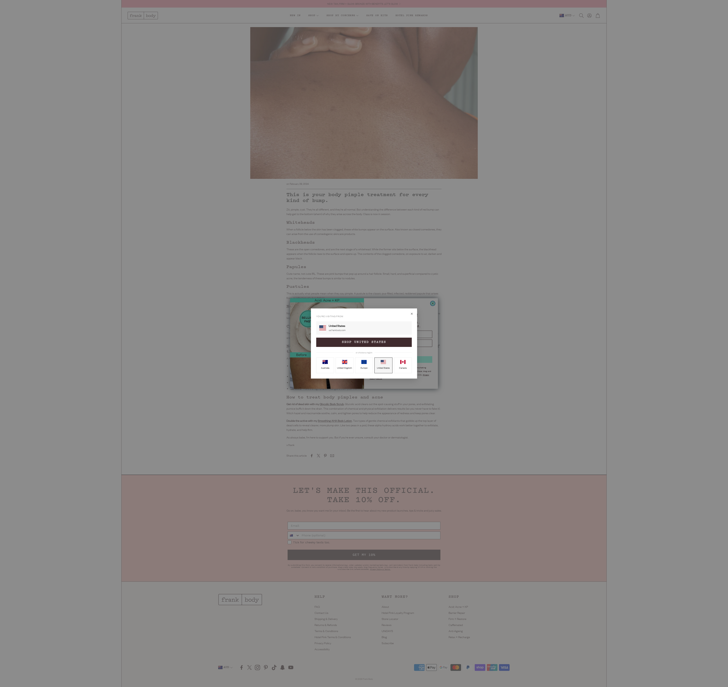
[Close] (412, 313)
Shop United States (364, 342)
